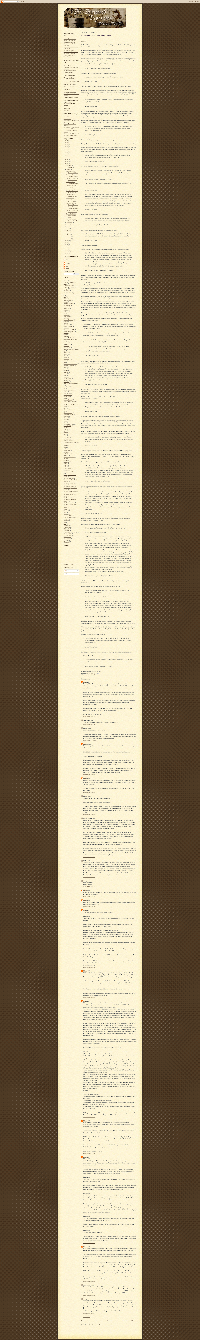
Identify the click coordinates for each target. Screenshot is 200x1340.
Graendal (66, 372)
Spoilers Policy (67, 468)
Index (65, 373)
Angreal (65, 298)
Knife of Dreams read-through (71, 383)
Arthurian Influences (68, 303)
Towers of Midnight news (72, 189)
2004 (66, 247)
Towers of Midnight (68, 515)
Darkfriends (66, 344)
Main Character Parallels (69, 404)
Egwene (65, 354)
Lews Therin (67, 393)
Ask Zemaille (67, 305)
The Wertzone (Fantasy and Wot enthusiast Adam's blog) (71, 127)
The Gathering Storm (69, 486)
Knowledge (66, 387)
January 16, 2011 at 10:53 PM (89, 1295)
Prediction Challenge (69, 440)
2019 (66, 145)
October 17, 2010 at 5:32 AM (89, 896)
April (68, 233)
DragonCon (66, 352)
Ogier (65, 431)
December (69, 165)
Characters (66, 328)
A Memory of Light (68, 285)
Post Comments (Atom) (95, 1325)
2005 (66, 245)
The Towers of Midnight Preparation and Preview (69, 54)
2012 (66, 159)
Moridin (66, 421)
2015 (66, 153)
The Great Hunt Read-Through (71, 491)
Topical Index (67, 514)
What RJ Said (67, 527)
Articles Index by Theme (70, 40)
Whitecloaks (66, 529)
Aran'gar (66, 302)
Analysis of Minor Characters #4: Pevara (72, 207)
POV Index (66, 439)
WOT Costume (67, 537)
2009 (66, 241)
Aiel (65, 297)
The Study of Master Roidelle (71, 504)
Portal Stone (66, 437)
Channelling (66, 325)
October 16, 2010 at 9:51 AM (89, 724)
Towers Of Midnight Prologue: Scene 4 (71, 219)
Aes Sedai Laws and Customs (71, 293)
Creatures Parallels (68, 338)
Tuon (65, 522)
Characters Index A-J (69, 329)
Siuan (65, 465)
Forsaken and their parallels (70, 364)
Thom (65, 512)
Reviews (66, 448)
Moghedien (66, 416)
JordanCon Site (67, 119)
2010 (66, 163)
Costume (66, 336)
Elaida (65, 355)
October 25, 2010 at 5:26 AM (89, 1281)
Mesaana (66, 409)
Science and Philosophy (69, 457)
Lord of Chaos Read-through (71, 401)
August (68, 224)
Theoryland (66, 110)
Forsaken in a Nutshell (69, 365)
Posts (67, 570)
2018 (66, 147)
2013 (66, 157)
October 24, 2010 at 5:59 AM (89, 1153)
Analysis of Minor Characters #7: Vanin (72, 172)
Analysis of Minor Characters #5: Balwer (72, 195)
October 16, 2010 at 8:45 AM (89, 716)
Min (65, 411)
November (69, 167)
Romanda (66, 452)
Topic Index (66, 45)
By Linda (83, 41)
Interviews (66, 377)
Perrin (65, 434)
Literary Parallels (68, 395)
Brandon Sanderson (68, 320)
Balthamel (66, 311)
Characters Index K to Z (69, 44)
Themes (65, 507)
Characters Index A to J (69, 42)
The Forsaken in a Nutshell (70, 65)
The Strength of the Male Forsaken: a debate (70, 71)
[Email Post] (97, 673)
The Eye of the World (69, 478)
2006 (66, 243)
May (68, 230)
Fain (65, 362)
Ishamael (66, 380)
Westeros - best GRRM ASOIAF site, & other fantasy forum (71, 134)
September (69, 222)
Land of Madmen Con (69, 390)
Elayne (65, 357)
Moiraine (66, 418)
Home (109, 1321)
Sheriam (66, 463)
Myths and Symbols (68, 424)
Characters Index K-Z (69, 331)
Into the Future (67, 378)
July (68, 226)
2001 (66, 253)
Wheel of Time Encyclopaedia (71, 97)
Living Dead (67, 396)
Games (65, 369)
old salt (67, 268)
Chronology (66, 333)
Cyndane (66, 342)
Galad (65, 367)
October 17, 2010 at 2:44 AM (89, 886)
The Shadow (67, 497)
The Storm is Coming (69, 502)
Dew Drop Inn (67, 347)
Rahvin (65, 445)
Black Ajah (66, 315)
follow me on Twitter (74, 81)
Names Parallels (67, 426)
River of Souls (67, 450)
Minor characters (68, 413)
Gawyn (65, 370)
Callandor (66, 323)
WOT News (66, 540)
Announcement (67, 300)
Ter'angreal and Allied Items (70, 471)
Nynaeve (66, 429)
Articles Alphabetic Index (70, 39)
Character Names (68, 326)
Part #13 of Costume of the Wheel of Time (72, 211)
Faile (65, 360)
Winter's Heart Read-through (70, 532)
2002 (66, 251)
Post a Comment (86, 1317)
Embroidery (66, 359)
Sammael (66, 455)
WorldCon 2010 (67, 533)
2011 (66, 161)
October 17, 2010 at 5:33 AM (89, 906)
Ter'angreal (66, 470)
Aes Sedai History (68, 292)
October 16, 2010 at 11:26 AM (89, 740)
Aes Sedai (66, 290)
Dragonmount (67, 108)
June (68, 228)
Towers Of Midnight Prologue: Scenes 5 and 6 (71, 215)
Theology (66, 509)
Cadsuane (66, 321)
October (69, 169)
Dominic (68, 261)
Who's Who (66, 530)
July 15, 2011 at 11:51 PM (88, 1313)
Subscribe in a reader (69, 564)
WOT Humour (67, 538)
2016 (66, 151)
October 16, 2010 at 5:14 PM (89, 792)
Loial (65, 398)
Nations (65, 427)
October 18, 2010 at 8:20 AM (89, 1117)
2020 (66, 143)
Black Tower (67, 316)
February (69, 237)
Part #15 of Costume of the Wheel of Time (72, 179)
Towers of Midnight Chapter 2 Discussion (72, 175)
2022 (66, 141)
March (68, 235)
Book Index (66, 318)
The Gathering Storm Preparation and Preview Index (71, 51)
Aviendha (66, 310)
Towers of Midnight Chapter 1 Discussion (72, 204)
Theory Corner (67, 57)
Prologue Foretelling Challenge (71, 442)
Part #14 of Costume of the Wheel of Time (72, 191)
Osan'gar (66, 432)
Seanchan (66, 460)
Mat (64, 408)
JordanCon (66, 382)
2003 (66, 249)
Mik (84, 682)
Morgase (66, 419)
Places (65, 435)
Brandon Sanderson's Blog (70, 92)
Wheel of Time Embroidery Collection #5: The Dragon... (72, 199)
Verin (65, 524)
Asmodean (66, 306)
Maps (65, 406)
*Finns (65, 280)
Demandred (66, 346)
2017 (66, 149)
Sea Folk (66, 458)
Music (65, 422)
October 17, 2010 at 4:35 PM (89, 997)
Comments (68, 573)
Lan (64, 388)
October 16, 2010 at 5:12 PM (89, 774)
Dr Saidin (68, 264)
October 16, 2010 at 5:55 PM (89, 857)
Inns (65, 375)
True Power (66, 520)
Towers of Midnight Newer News (71, 186)
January (69, 239)
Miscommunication (68, 414)
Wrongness (66, 542)
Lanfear (65, 391)
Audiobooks (66, 308)
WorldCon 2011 (67, 535)
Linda (67, 266)
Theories (66, 511)
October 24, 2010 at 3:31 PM (89, 1243)
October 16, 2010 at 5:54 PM (89, 814)
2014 (66, 155)
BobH (67, 259)
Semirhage (66, 462)
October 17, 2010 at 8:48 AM (89, 967)
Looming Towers (68, 400)
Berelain (66, 313)
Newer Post (84, 1321)
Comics (65, 334)
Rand (65, 447)
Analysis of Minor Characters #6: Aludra (72, 182)
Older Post (133, 1321)
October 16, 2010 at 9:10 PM (89, 877)
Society (65, 467)
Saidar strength (67, 453)
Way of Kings (67, 525)
